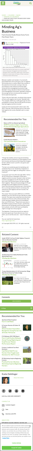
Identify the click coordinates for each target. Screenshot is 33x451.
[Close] (30, 426)
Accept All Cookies (16, 447)
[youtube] (16, 391)
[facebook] (4, 391)
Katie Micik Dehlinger (13, 42)
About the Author (19, 377)
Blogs (18, 15)
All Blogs (3, 308)
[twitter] (10, 391)
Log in (4, 396)
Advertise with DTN (11, 414)
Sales (7, 409)
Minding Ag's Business (11, 17)
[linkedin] (23, 391)
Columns (11, 15)
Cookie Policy (5, 438)
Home (4, 15)
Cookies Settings (16, 443)
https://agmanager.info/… (9, 220)
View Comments (16, 301)
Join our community (14, 396)
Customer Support (10, 405)
